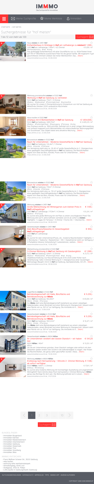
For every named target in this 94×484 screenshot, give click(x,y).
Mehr (80, 56)
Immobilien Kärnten (11, 438)
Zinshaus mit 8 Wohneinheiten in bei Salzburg (50, 120)
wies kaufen (8, 461)
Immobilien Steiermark (12, 446)
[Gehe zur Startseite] (47, 10)
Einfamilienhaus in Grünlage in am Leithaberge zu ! (56, 45)
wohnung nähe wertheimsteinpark (17, 463)
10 (62, 415)
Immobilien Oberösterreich (14, 442)
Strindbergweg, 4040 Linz (14, 466)
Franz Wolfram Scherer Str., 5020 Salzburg (21, 459)
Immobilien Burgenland (13, 436)
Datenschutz (27, 475)
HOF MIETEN (16, 27)
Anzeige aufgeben (68, 475)
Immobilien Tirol (10, 448)
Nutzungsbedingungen (11, 475)
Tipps (47, 475)
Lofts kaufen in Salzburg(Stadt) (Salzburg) (20, 470)
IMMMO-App (54, 475)
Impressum (39, 475)
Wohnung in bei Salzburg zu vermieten (47, 98)
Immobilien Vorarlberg (12, 450)
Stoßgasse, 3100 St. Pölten (14, 468)
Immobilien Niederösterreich (15, 440)
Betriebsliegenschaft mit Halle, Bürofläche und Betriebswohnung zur (48, 295)
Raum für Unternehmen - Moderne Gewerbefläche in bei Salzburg (59, 142)
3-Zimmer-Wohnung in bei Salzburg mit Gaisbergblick (54, 251)
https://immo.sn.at (34, 133)
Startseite (5, 27)
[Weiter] (69, 415)
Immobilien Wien (10, 452)
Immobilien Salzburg (12, 444)
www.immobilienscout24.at (37, 58)
